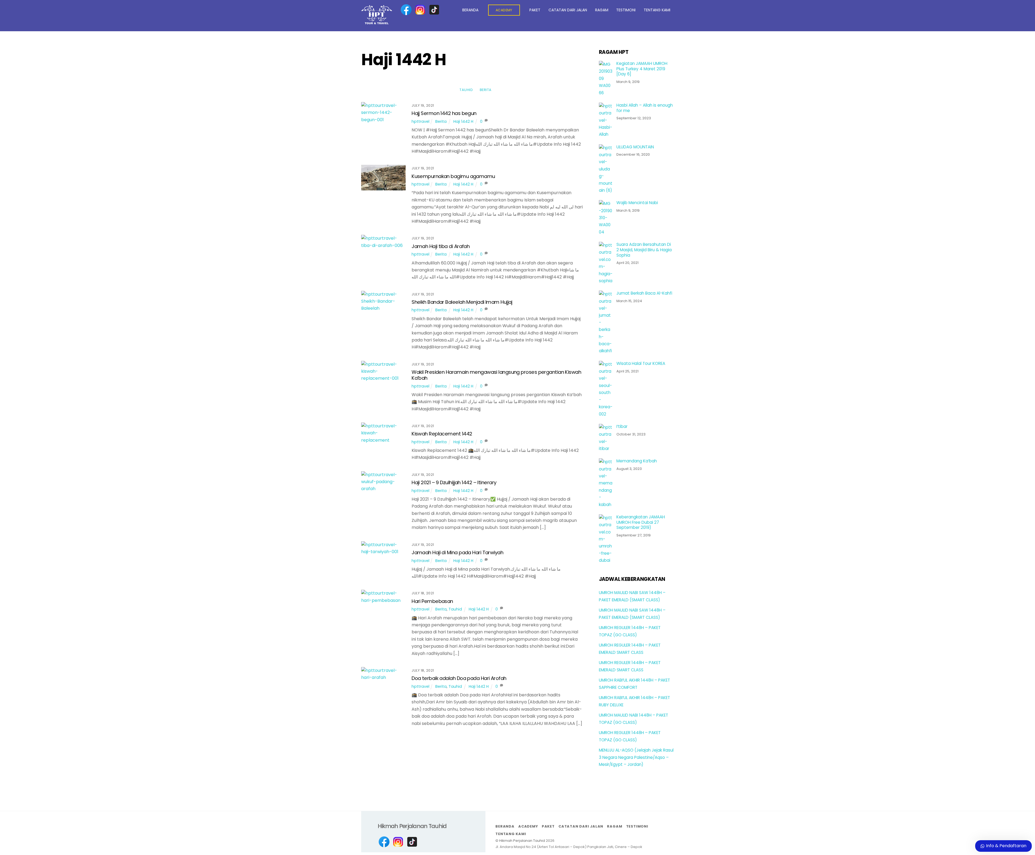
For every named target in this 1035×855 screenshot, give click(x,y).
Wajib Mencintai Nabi (637, 202)
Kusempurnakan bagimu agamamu (453, 176)
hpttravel (420, 121)
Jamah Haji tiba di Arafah (441, 246)
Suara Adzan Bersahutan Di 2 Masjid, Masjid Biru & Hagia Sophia (644, 250)
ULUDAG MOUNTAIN (635, 147)
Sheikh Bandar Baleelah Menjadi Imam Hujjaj (462, 302)
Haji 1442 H (463, 121)
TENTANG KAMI (657, 10)
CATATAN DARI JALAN (567, 10)
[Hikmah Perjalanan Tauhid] (376, 22)
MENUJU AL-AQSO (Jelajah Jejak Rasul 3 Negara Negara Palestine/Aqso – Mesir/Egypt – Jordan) (636, 757)
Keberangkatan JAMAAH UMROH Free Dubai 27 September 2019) (640, 522)
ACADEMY (504, 10)
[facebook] (406, 9)
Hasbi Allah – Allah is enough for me (644, 108)
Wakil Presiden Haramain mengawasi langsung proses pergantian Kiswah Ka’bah (496, 375)
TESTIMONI (626, 10)
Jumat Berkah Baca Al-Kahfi (644, 293)
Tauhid (466, 90)
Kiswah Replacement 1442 (442, 433)
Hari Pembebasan (432, 601)
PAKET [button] (548, 826)
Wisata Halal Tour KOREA (640, 363)
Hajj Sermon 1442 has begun (444, 113)
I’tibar (621, 426)
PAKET (534, 10)
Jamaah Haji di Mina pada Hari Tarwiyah (457, 552)
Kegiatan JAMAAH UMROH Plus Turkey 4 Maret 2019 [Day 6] (641, 69)
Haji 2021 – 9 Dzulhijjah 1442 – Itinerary (454, 482)
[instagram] (420, 9)
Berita (486, 90)
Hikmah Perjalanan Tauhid (522, 840)
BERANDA (470, 10)
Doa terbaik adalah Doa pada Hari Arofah (459, 678)
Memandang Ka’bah (636, 461)
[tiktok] (434, 9)
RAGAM (601, 10)
